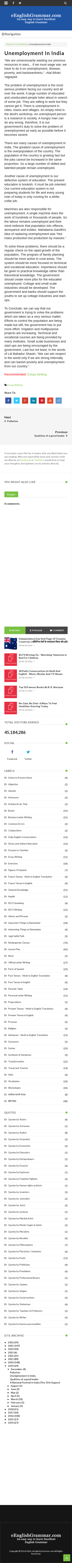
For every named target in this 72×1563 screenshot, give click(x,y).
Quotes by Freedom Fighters (23, 1178)
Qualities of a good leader (24, 1379)
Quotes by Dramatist (19, 1139)
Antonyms (13, 797)
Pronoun (12, 1021)
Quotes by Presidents (19, 1271)
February (16, 1402)
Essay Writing (20, 44)
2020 (11, 1362)
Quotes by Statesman (19, 1304)
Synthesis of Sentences (19, 1054)
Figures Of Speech (17, 870)
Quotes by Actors (17, 1119)
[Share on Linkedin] (33, 400)
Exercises (13, 863)
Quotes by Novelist (18, 1238)
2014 (11, 1422)
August (15, 1385)
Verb (10, 1074)
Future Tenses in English (20, 883)
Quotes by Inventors (18, 1192)
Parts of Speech (16, 969)
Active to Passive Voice (20, 777)
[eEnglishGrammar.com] (36, 18)
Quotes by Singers (17, 1291)
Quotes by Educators (19, 1152)
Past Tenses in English (19, 982)
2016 (11, 1416)
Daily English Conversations (22, 837)
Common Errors (16, 823)
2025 (11, 1345)
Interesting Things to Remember (24, 929)
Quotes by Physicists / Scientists (24, 1251)
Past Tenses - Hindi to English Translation (29, 975)
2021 (11, 1359)
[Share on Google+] (25, 400)
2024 (11, 1349)
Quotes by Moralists (18, 1231)
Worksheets (14, 1087)
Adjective (13, 784)
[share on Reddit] (59, 400)
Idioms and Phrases (18, 916)
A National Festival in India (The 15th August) (35, 1382)
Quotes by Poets (17, 1258)
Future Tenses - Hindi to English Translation (30, 876)
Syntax (11, 1048)
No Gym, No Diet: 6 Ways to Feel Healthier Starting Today (38, 705)
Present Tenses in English (21, 1015)
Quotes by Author (17, 1132)
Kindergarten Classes (19, 942)
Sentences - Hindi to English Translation (28, 1035)
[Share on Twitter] (17, 400)
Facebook (25, 459)
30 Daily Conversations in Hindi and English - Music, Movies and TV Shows (41, 672)
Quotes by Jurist (16, 1205)
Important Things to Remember (24, 922)
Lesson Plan (14, 949)
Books (11, 810)
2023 (11, 1352)
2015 (11, 1419)
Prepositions (14, 1002)
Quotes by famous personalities (24, 1324)
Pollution (15, 1372)
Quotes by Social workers (21, 1297)
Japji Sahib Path (16, 936)
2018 (11, 1409)
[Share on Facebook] (8, 400)
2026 (11, 1342)
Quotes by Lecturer (18, 1211)
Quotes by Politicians (19, 1264)
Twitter (38, 459)
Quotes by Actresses (19, 1126)
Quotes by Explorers (18, 1172)
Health (11, 896)
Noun (11, 955)
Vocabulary (14, 1081)
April (14, 1396)
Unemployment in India (34, 53)
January (15, 1406)
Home (9, 44)
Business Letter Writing (20, 817)
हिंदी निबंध (12, 1101)
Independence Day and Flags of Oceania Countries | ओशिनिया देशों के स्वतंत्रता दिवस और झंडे (43, 640)
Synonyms (13, 1041)
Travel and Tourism (18, 1068)
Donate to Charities (18, 850)
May (13, 1392)
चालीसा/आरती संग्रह (17, 1094)
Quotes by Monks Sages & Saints (25, 1225)
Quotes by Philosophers (20, 1244)
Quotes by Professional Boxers (24, 1277)
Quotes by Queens (17, 1284)
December (17, 1369)
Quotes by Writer (17, 1317)
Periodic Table (15, 988)
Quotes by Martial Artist (20, 1218)
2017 (11, 1412)
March (14, 1399)
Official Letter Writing (19, 962)
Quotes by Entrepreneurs (21, 1159)
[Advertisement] (36, 585)
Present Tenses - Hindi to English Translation (30, 1008)
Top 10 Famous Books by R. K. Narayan (41, 687)
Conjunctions (14, 830)
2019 (11, 1365)
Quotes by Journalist (19, 1198)
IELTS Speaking (16, 903)
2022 (11, 1355)
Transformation (16, 1061)
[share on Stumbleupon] (50, 400)
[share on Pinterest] (42, 400)
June (14, 1389)
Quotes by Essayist (18, 1165)
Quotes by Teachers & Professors (25, 1310)
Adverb (12, 790)
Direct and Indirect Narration (23, 843)
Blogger (11, 494)
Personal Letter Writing (20, 995)
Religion (12, 1028)
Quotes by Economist (19, 1145)
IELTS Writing (15, 909)
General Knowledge (18, 889)
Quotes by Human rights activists (25, 1185)
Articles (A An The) (17, 804)
